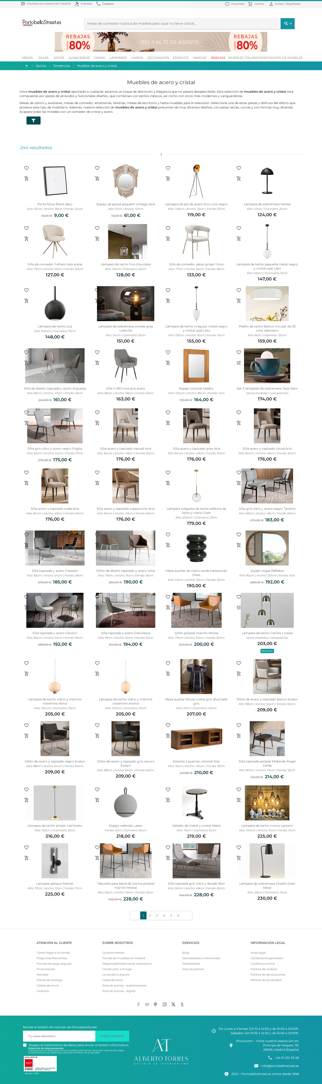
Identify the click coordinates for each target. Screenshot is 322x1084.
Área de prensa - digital (119, 991)
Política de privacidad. (87, 1052)
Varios (137, 57)
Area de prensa (193, 969)
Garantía (43, 991)
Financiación (46, 969)
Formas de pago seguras (54, 963)
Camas (99, 57)
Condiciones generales (267, 958)
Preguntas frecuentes (52, 958)
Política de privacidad (266, 980)
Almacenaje (79, 57)
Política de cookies (264, 969)
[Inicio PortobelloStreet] (40, 26)
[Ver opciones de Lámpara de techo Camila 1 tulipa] (239, 607)
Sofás (59, 57)
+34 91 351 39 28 (287, 1058)
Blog (185, 952)
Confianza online (263, 963)
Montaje (42, 974)
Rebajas (218, 57)
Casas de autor (112, 980)
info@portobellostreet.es (280, 1066)
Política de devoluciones (268, 974)
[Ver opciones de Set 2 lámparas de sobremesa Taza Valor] (239, 363)
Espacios (181, 57)
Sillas (43, 57)
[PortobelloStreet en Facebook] (139, 1004)
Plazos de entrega (49, 980)
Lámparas (118, 57)
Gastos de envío (48, 985)
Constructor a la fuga (117, 969)
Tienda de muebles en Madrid (123, 958)
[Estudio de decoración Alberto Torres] (161, 1065)
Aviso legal (258, 952)
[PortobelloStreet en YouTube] (147, 1004)
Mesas (27, 57)
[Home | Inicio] (26, 65)
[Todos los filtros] (34, 120)
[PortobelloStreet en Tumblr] (183, 1004)
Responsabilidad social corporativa (127, 963)
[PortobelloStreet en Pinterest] (156, 1004)
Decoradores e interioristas (201, 958)
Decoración (158, 57)
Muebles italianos (244, 57)
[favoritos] (26, 168)
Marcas (200, 57)
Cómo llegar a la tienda (53, 952)
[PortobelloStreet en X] (174, 1004)
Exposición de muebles (282, 57)
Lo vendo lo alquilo (115, 974)
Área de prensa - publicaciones (124, 985)
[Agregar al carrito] (26, 178)
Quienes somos (113, 952)
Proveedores (191, 963)
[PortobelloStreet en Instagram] (165, 1004)
